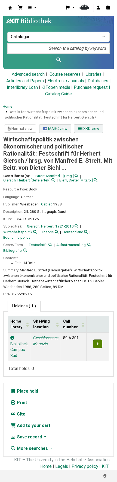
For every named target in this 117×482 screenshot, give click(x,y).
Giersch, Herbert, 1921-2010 (50, 226)
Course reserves (65, 74)
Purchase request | (92, 87)
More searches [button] (32, 448)
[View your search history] (108, 8)
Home (8, 106)
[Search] (58, 60)
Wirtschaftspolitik (17, 232)
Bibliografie (12, 250)
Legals (61, 466)
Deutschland (73, 232)
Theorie (47, 232)
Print (21, 402)
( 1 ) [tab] (24, 306)
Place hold (27, 391)
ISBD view (90, 128)
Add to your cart (33, 425)
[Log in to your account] (98, 8)
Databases (98, 80)
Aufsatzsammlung (71, 244)
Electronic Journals (65, 80)
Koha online (10, 8)
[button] (20, 8)
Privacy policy (85, 466)
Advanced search (28, 74)
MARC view (57, 128)
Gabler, (46, 204)
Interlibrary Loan (22, 87)
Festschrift (38, 244)
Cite (20, 414)
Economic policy (16, 237)
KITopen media (55, 87)
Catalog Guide (58, 93)
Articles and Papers (25, 80)
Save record (29, 436)
